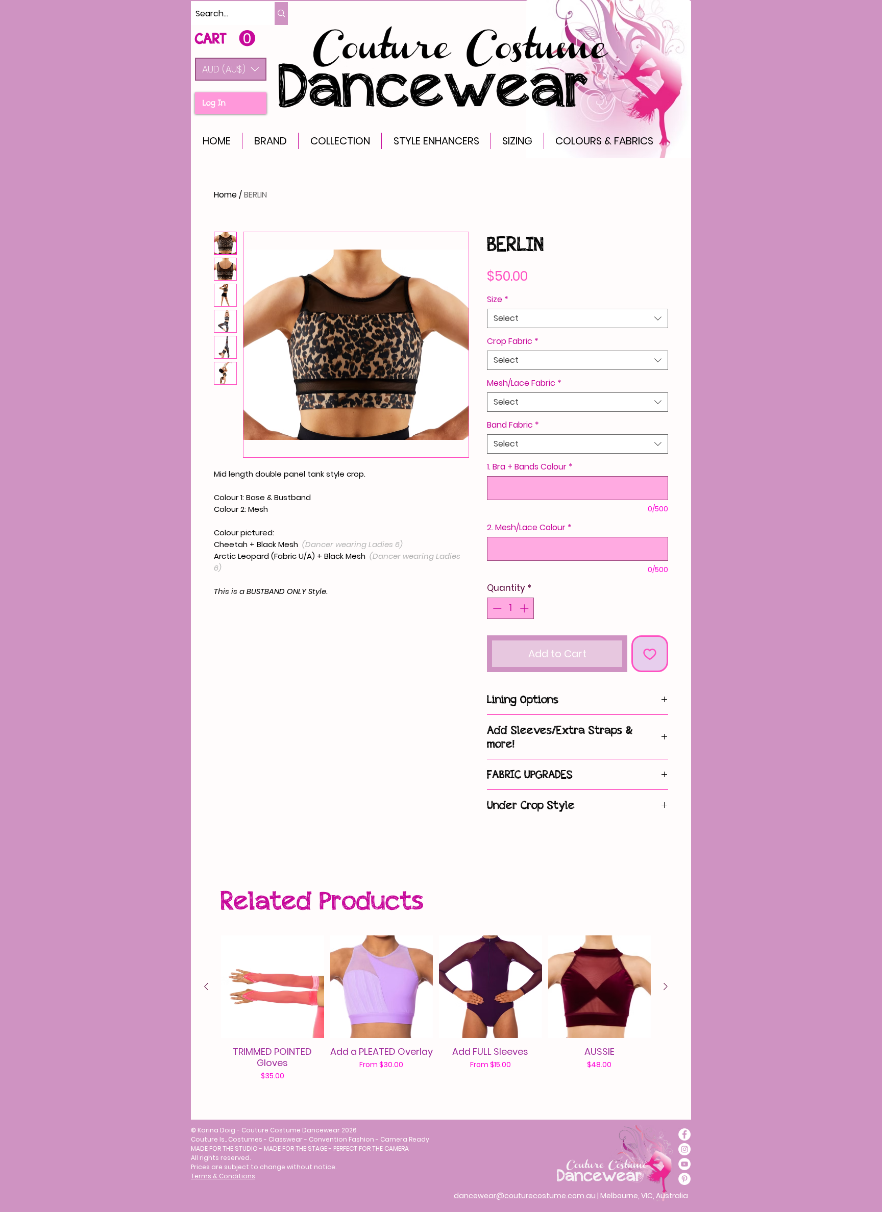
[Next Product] (665, 986)
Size (497, 299)
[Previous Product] (206, 986)
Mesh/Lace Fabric (524, 383)
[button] (230, 69)
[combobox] (577, 318)
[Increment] (525, 608)
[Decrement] (496, 608)
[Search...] (281, 13)
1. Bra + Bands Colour (530, 467)
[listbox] (230, 69)
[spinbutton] (511, 608)
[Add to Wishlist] (649, 653)
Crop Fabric (512, 341)
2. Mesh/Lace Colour (529, 528)
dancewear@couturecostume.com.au (525, 1196)
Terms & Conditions (223, 1176)
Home (225, 195)
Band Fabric (513, 425)
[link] (225, 38)
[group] (436, 1008)
